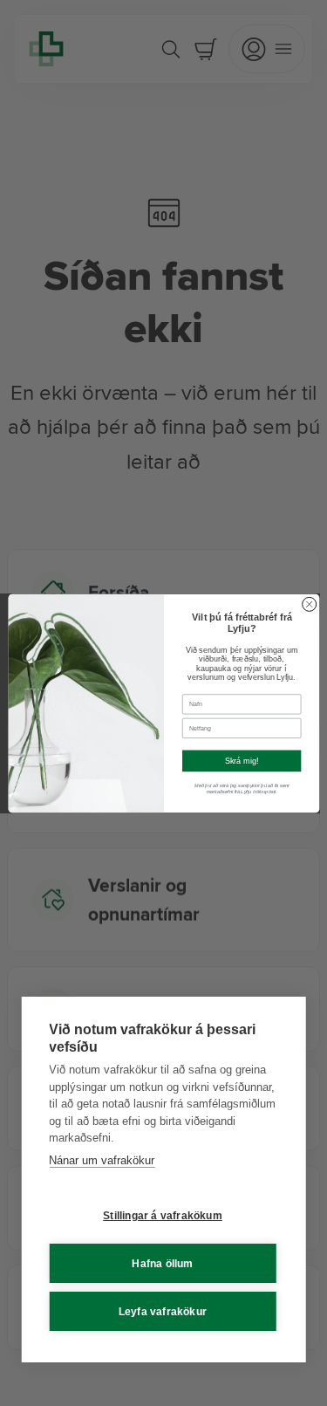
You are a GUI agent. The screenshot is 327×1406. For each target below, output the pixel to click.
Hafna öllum (162, 1264)
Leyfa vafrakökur (163, 1312)
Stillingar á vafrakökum (162, 1216)
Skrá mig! (241, 760)
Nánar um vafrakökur (101, 1160)
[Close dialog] (309, 604)
